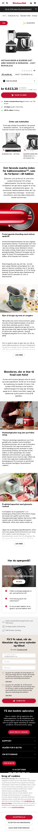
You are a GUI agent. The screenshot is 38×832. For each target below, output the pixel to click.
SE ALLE (19, 582)
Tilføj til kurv (20, 95)
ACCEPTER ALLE (19, 817)
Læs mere (19, 355)
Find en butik (9, 763)
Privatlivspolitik (22, 650)
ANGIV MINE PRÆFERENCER (18, 828)
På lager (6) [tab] (7, 75)
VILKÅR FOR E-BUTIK (12, 747)
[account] (31, 3)
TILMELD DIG (20, 701)
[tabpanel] (19, 80)
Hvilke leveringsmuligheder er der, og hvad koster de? (21, 592)
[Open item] (3, 150)
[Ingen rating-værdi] (27, 70)
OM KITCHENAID (10, 754)
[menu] (3, 3)
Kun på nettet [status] (31, 23)
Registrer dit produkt (19, 732)
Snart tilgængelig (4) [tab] (23, 75)
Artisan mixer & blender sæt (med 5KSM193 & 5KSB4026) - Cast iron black (18, 63)
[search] (6, 3)
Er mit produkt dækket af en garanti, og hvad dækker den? (20, 607)
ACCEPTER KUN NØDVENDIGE (19, 822)
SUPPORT (7, 741)
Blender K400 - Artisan (28, 16)
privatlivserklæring (18, 807)
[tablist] (17, 74)
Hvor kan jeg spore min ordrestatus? (18, 600)
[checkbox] (3, 673)
